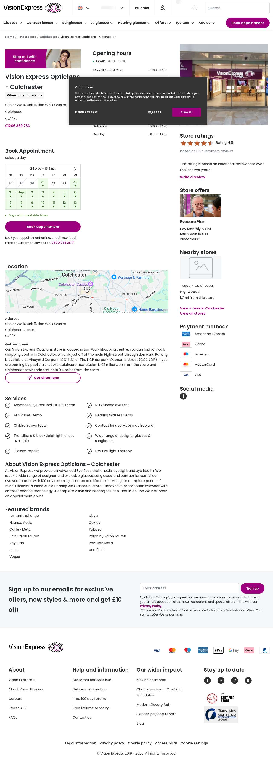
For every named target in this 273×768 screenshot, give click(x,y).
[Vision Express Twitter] (221, 680)
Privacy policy (112, 743)
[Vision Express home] (41, 647)
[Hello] (112, 8)
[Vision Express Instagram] (234, 680)
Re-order (142, 8)
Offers (160, 22)
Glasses (10, 22)
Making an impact (151, 679)
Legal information (80, 743)
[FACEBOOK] (183, 395)
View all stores (192, 313)
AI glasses (100, 22)
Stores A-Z (17, 708)
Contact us (82, 717)
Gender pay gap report (156, 714)
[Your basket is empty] (195, 8)
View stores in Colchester (202, 308)
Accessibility (166, 743)
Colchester (48, 37)
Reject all (154, 112)
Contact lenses (39, 22)
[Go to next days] (75, 168)
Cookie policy (140, 743)
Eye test (182, 22)
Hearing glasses (132, 22)
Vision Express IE (22, 679)
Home (9, 37)
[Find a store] (163, 8)
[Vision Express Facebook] (207, 680)
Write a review (192, 177)
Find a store (27, 37)
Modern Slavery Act (153, 704)
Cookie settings (194, 743)
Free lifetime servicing (91, 708)
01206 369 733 (17, 125)
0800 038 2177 (62, 243)
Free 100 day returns (90, 698)
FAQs (13, 717)
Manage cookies (86, 112)
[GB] (84, 8)
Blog (140, 723)
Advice (205, 22)
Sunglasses (72, 22)
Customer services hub (92, 679)
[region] (138, 101)
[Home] (32, 8)
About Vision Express (26, 689)
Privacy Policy (150, 606)
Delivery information (90, 689)
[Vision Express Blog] (248, 680)
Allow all (186, 112)
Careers (15, 698)
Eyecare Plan (192, 221)
